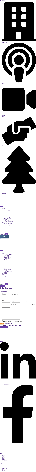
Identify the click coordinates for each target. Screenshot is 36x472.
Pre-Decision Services (7, 225)
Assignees (5, 224)
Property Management (7, 218)
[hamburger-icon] (1, 206)
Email (3, 298)
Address (3, 300)
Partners (3, 232)
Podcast (3, 282)
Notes (3, 308)
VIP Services (5, 228)
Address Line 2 (26, 301)
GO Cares (3, 277)
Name (3, 295)
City (10, 303)
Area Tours (5, 219)
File (2, 320)
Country (33, 304)
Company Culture (5, 281)
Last (21, 296)
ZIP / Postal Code (13, 304)
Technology (4, 231)
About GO (3, 208)
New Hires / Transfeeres (8, 267)
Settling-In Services (7, 211)
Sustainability (4, 276)
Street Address (12, 301)
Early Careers (6, 226)
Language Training (7, 217)
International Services (7, 213)
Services (3, 209)
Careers (3, 278)
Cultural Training (6, 216)
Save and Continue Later (8, 323)
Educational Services (7, 215)
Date (2, 293)
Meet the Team (4, 230)
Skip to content (2, 0)
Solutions (3, 222)
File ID (3, 305)
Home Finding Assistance (8, 210)
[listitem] (18, 446)
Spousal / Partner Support (8, 227)
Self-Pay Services (6, 220)
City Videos (3, 279)
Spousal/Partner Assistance (8, 221)
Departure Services (7, 212)
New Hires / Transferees (8, 223)
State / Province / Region (24, 303)
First (11, 296)
